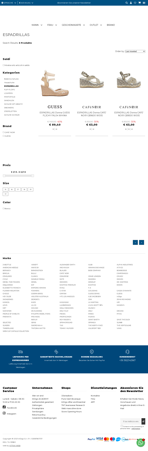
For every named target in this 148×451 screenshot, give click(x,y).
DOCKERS (63, 282)
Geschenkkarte (71, 25)
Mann (35, 25)
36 (12, 189)
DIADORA (92, 279)
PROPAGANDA (65, 317)
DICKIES (120, 279)
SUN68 (119, 322)
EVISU (62, 288)
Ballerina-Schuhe (11, 79)
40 (5, 194)
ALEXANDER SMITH (67, 265)
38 (24, 189)
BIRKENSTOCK (37, 270)
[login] (130, 3)
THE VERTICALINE (124, 325)
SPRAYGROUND (66, 322)
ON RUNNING (36, 311)
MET (4, 308)
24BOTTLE (7, 265)
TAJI (61, 325)
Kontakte (95, 395)
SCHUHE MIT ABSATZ (13, 104)
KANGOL (6, 302)
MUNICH (91, 308)
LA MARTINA (93, 302)
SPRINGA (92, 322)
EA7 (32, 285)
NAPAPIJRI (7, 311)
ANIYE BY (35, 268)
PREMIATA (7, 317)
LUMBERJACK (65, 305)
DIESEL (34, 282)
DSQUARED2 (8, 285)
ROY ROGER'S (65, 320)
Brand (111, 25)
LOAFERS (8, 93)
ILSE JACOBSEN (94, 296)
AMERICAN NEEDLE (10, 268)
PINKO (91, 314)
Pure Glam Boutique (71, 399)
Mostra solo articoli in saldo (17, 65)
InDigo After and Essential (73, 402)
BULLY (33, 273)
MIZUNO (34, 308)
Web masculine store (71, 408)
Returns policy (38, 415)
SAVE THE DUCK (123, 320)
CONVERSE (64, 276)
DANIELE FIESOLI (38, 279)
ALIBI (90, 265)
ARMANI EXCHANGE (96, 268)
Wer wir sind (37, 395)
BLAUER (63, 270)
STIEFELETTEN (10, 111)
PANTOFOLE (9, 97)
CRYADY (120, 276)
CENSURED (7, 276)
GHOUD (6, 294)
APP (93, 402)
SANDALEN (9, 100)
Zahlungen (37, 405)
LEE (118, 302)
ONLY (90, 311)
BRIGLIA (6, 273)
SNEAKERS (9, 108)
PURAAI (91, 317)
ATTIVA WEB (14, 445)
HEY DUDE (7, 296)
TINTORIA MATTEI (38, 328)
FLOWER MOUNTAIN (11, 291)
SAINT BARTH (94, 320)
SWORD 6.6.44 (36, 325)
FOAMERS (35, 291)
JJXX (90, 299)
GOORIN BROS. (37, 294)
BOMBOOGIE (122, 270)
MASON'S (120, 305)
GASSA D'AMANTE (124, 291)
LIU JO (33, 305)
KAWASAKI (64, 302)
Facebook (12, 408)
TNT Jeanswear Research (73, 405)
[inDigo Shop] (74, 20)
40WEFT (34, 265)
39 (30, 189)
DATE (62, 279)
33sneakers (66, 395)
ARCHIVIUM (64, 268)
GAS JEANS (92, 291)
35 (5, 189)
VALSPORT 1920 (94, 328)
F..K (89, 288)
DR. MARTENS (122, 282)
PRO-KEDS (35, 317)
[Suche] (125, 3)
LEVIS (5, 305)
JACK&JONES (8, 299)
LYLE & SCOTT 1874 (95, 305)
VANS (119, 328)
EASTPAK (92, 285)
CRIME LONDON (94, 276)
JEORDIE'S (35, 299)
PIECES (62, 314)
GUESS (7, 136)
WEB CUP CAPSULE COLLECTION (16, 331)
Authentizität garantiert (43, 402)
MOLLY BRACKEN (66, 308)
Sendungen (37, 411)
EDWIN (119, 285)
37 (18, 189)
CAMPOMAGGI (122, 273)
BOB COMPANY (94, 270)
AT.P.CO (120, 268)
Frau (50, 25)
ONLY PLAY (64, 311)
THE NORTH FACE (95, 325)
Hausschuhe (9, 82)
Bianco (7, 208)
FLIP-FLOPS (9, 89)
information (136, 428)
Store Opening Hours (71, 411)
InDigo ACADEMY (40, 399)
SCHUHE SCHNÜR (12, 115)
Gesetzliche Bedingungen (44, 418)
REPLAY (34, 320)
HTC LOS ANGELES (67, 296)
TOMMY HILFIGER (67, 328)
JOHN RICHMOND (124, 299)
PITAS (119, 314)
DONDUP (92, 282)
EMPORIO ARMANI (38, 288)
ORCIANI (120, 311)
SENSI (33, 322)
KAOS (33, 302)
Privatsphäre (38, 408)
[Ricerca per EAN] (143, 3)
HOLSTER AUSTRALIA (39, 296)
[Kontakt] (134, 3)
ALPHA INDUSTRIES (125, 265)
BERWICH (7, 270)
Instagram (11, 414)
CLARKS (34, 276)
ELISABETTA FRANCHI (12, 288)
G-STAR (63, 291)
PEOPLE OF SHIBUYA (11, 314)
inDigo (119, 296)
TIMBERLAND (8, 328)
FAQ (93, 399)
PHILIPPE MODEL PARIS (40, 314)
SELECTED (7, 322)
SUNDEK (6, 325)
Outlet (94, 25)
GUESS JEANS (93, 294)
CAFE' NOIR (9, 132)
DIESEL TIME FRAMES (11, 282)
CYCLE (5, 279)
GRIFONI (63, 294)
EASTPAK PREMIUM (68, 285)
